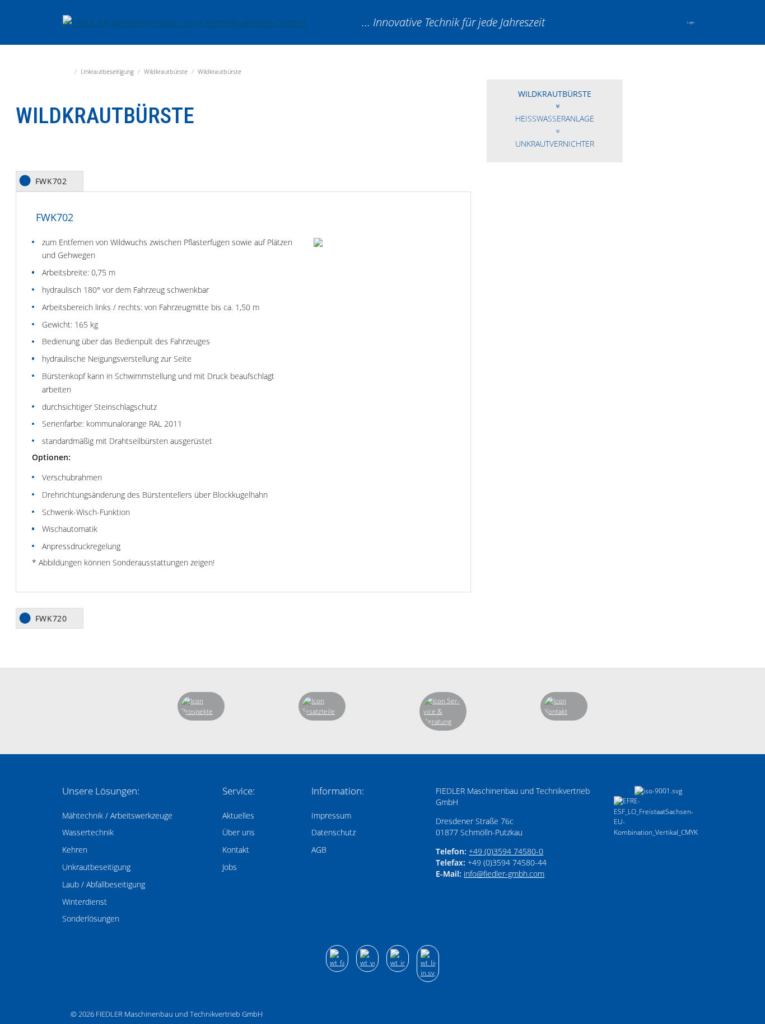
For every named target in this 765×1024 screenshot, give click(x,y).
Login (690, 22)
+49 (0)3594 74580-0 (506, 851)
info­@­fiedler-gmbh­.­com (504, 873)
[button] (667, 22)
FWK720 (51, 618)
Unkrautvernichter (554, 143)
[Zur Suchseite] (637, 22)
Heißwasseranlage (554, 118)
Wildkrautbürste (554, 93)
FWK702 (51, 181)
